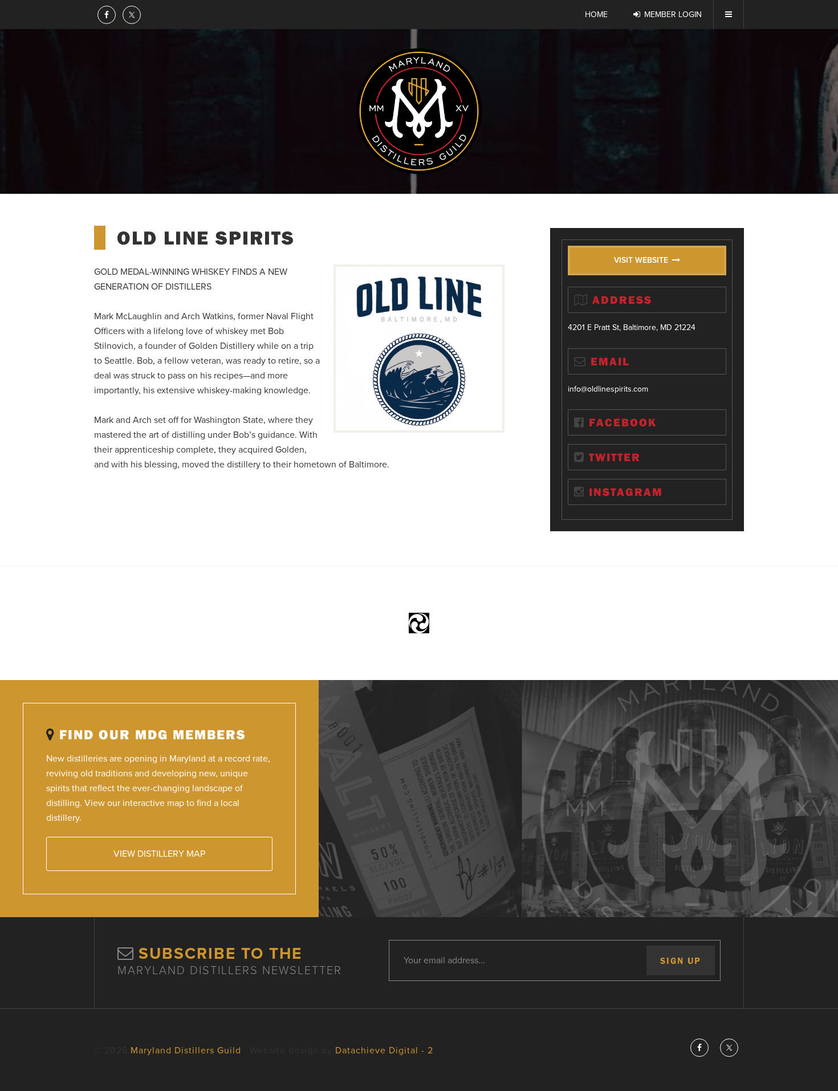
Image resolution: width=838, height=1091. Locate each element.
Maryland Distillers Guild (419, 111)
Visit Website (641, 260)
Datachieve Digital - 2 (384, 1050)
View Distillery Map (159, 854)
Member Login (673, 14)
